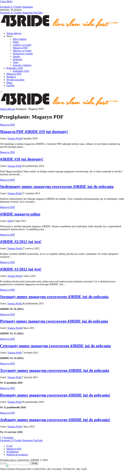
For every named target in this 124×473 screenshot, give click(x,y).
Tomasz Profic (14, 138)
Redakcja (11, 76)
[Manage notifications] (7, 465)
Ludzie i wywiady (22, 44)
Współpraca (12, 451)
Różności (17, 59)
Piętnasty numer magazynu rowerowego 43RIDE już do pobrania (54, 321)
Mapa (9, 82)
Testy (15, 62)
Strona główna (13, 33)
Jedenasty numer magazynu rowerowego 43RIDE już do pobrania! (55, 420)
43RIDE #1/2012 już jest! (20, 269)
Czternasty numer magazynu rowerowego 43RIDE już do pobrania (55, 346)
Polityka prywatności (17, 454)
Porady (16, 56)
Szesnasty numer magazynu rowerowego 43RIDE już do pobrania (54, 297)
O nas (9, 445)
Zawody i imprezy (22, 65)
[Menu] (1, 91)
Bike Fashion (19, 39)
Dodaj (34, 463)
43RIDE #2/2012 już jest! (20, 241)
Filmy (16, 42)
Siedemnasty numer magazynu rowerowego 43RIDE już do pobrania (57, 186)
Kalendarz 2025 (21, 71)
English (10, 85)
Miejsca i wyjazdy (22, 50)
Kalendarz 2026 (14, 68)
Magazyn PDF (20, 47)
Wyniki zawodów (15, 79)
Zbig (9, 221)
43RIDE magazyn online (20, 214)
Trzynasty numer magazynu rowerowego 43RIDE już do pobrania (54, 370)
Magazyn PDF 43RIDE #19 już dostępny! (34, 131)
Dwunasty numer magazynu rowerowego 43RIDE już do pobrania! (55, 395)
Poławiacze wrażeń (23, 53)
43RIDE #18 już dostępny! (21, 159)
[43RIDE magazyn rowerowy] (59, 27)
